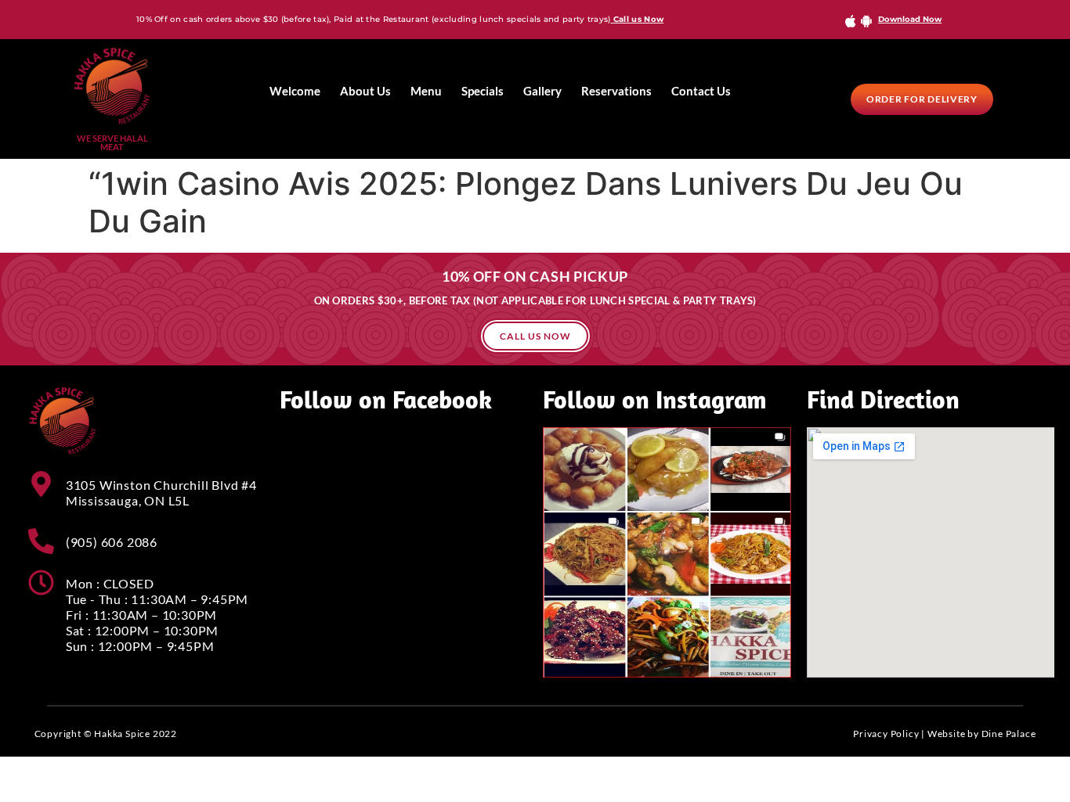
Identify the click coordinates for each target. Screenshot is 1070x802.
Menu (426, 91)
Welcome (294, 91)
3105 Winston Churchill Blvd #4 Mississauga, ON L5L (161, 492)
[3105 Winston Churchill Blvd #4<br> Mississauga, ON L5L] (41, 484)
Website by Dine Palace (981, 733)
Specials (482, 91)
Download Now (910, 19)
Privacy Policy (886, 733)
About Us (365, 91)
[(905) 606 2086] (41, 541)
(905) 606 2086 (111, 541)
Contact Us (701, 91)
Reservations (616, 91)
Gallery (542, 91)
